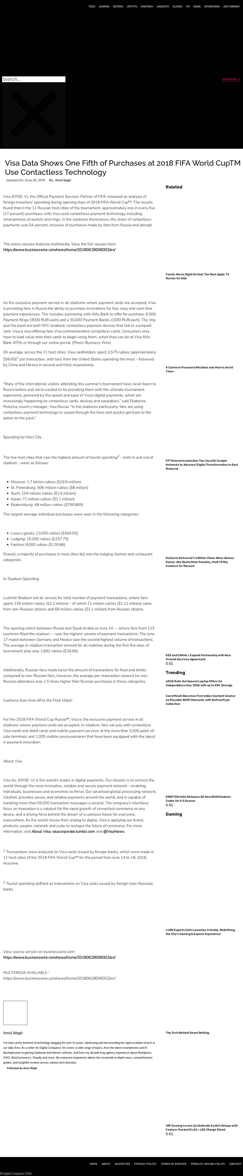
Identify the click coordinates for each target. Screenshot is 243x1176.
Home (93, 1164)
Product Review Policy (208, 1164)
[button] (33, 44)
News (197, 6)
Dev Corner (231, 6)
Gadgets (163, 6)
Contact (235, 1164)
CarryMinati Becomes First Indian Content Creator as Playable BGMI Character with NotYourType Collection (200, 700)
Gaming (104, 6)
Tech (92, 6)
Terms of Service (173, 1164)
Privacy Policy (145, 1164)
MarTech (147, 6)
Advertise (122, 1164)
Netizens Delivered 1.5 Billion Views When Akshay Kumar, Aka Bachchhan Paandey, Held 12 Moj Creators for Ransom (200, 562)
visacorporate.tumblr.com (73, 831)
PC (188, 6)
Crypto (132, 6)
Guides (177, 6)
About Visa (41, 831)
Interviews (212, 6)
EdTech (118, 6)
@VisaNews (113, 831)
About (106, 1164)
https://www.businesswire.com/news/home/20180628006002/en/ (59, 249)
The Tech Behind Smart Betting (188, 1032)
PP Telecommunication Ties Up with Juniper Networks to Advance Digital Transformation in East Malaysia (202, 464)
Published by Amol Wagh (22, 1068)
